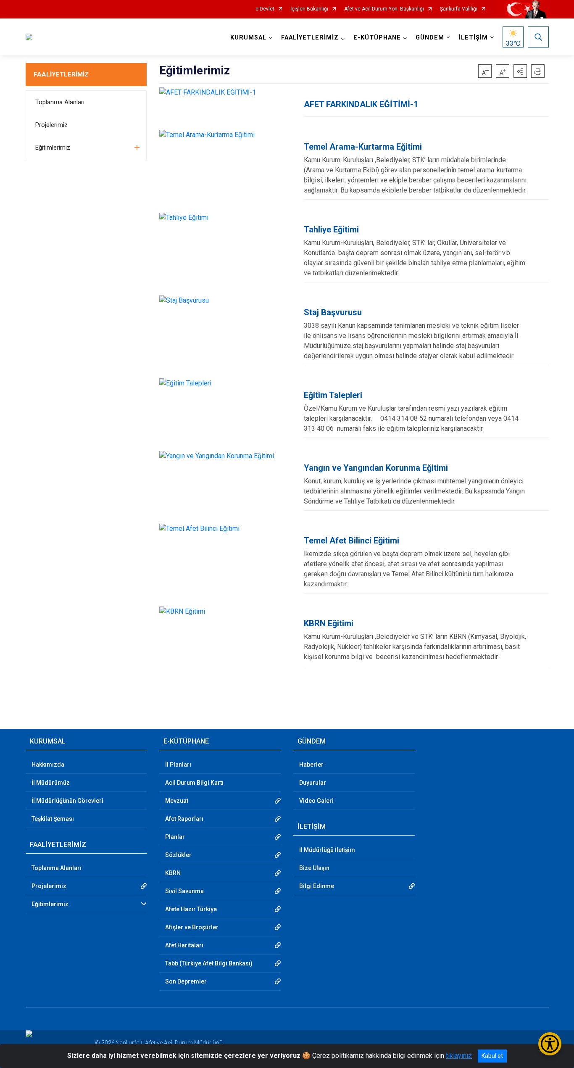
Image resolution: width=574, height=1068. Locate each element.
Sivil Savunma (184, 891)
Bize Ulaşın (314, 868)
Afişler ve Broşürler (192, 927)
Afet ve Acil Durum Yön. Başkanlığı (384, 9)
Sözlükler (178, 855)
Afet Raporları (184, 818)
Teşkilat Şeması (53, 818)
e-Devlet (264, 9)
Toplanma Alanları (59, 102)
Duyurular (312, 782)
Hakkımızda (48, 764)
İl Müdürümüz (51, 782)
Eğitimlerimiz (52, 147)
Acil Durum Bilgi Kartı (194, 782)
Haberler (311, 764)
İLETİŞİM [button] (473, 37)
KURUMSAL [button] (248, 37)
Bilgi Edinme (316, 886)
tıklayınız (459, 1056)
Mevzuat (176, 800)
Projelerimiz (51, 125)
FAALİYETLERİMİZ (61, 74)
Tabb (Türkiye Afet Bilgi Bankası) (209, 963)
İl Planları (178, 764)
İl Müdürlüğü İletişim (327, 849)
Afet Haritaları (184, 945)
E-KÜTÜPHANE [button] (377, 37)
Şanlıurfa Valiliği (458, 9)
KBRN (173, 873)
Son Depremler (186, 981)
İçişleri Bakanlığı (309, 9)
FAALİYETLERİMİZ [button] (310, 37)
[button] (520, 71)
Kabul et (492, 1055)
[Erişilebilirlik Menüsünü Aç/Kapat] (549, 1043)
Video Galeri (316, 800)
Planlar (175, 836)
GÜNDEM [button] (430, 37)
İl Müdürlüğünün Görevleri (67, 800)
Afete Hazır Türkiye (191, 909)
